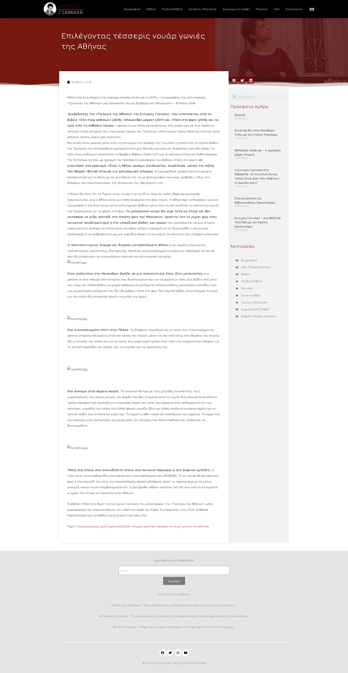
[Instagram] (178, 652)
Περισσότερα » (244, 125)
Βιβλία (151, 9)
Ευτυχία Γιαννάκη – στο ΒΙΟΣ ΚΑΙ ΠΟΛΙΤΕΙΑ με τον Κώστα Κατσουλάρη (258, 222)
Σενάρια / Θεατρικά (202, 9)
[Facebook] (162, 652)
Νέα (277, 9)
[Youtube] (185, 652)
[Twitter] (170, 652)
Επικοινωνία (294, 9)
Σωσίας (240, 114)
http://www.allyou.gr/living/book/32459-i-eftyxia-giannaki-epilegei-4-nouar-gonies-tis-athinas (142, 526)
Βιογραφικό (132, 9)
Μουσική (262, 9)
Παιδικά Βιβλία (172, 9)
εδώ (144, 515)
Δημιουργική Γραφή (236, 9)
